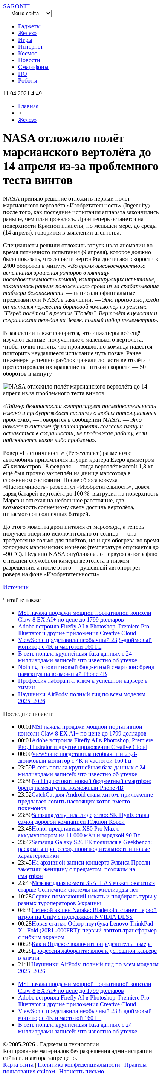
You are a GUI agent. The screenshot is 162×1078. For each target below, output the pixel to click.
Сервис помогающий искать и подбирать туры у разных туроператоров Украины (87, 899)
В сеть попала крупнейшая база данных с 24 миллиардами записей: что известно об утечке (77, 656)
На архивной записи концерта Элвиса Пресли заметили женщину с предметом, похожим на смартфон (84, 869)
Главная (28, 106)
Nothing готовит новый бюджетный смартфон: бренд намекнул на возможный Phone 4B (86, 670)
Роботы (27, 80)
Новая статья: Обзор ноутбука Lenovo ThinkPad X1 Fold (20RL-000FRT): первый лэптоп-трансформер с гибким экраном (87, 930)
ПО (22, 74)
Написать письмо (81, 1071)
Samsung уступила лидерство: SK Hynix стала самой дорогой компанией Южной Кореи (83, 818)
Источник (16, 587)
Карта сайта (18, 1064)
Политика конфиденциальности (79, 1064)
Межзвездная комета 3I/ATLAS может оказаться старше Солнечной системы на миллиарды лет (86, 886)
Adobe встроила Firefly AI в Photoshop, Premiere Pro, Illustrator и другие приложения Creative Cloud (84, 629)
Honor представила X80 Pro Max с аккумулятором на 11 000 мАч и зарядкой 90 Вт (79, 831)
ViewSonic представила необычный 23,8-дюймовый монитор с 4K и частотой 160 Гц (85, 643)
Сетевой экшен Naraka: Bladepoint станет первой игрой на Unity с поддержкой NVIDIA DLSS (87, 913)
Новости (29, 60)
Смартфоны (33, 67)
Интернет (30, 46)
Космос (27, 53)
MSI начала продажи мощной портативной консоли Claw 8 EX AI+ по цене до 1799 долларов (84, 616)
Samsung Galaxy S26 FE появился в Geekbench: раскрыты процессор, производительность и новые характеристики (85, 849)
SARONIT (16, 6)
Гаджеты (29, 26)
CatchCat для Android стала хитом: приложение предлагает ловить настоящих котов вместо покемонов (85, 801)
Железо (27, 33)
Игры (25, 40)
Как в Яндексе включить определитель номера (92, 944)
